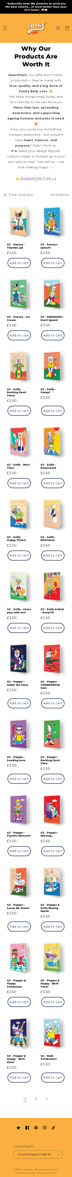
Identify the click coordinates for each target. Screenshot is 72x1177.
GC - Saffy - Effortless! (48, 539)
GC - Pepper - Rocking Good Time (50, 760)
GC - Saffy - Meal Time (18, 466)
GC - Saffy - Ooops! (48, 391)
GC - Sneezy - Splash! (50, 246)
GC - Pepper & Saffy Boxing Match (50, 908)
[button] (5, 28)
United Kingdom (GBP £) (34, 1154)
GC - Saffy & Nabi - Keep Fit (52, 611)
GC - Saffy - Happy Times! (16, 539)
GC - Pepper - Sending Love (16, 759)
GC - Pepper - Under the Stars (17, 683)
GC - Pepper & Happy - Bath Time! (50, 983)
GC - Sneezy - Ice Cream (18, 318)
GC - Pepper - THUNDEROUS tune (50, 684)
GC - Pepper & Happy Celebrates (16, 983)
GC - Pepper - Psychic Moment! (19, 834)
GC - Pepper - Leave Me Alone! (18, 906)
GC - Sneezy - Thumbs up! (16, 246)
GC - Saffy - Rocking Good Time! (16, 392)
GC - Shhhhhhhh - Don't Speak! (52, 318)
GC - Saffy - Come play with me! (19, 611)
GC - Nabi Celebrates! (49, 1057)
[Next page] (46, 1099)
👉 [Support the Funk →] (36, 178)
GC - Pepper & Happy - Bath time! (16, 1059)
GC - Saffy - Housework (48, 466)
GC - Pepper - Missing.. (50, 834)
